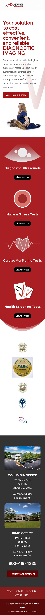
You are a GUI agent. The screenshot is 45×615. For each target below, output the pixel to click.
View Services (22, 177)
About (10, 591)
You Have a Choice (16, 94)
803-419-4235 (22, 563)
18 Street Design (31, 611)
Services (19, 591)
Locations (31, 591)
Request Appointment (22, 573)
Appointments (21, 595)
